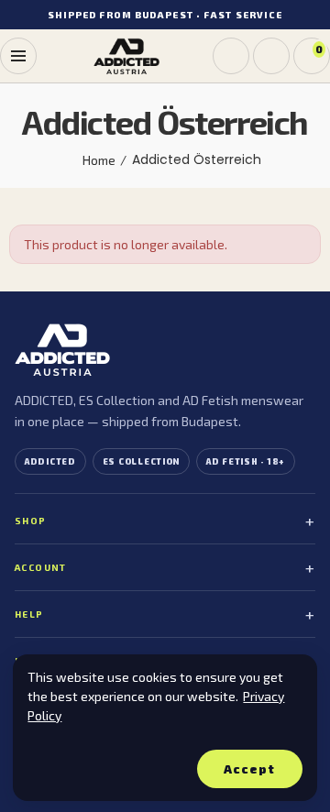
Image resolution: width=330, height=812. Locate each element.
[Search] (231, 56)
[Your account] (271, 56)
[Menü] (18, 56)
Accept (249, 769)
